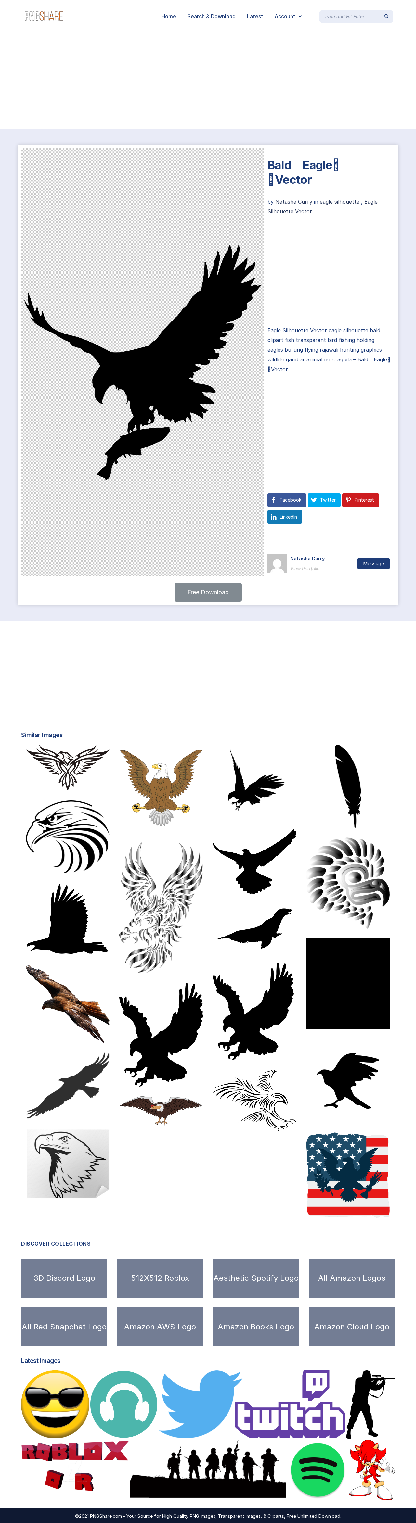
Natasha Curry (294, 201)
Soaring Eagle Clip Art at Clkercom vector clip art (190, 1079)
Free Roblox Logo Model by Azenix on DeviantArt (92, 1493)
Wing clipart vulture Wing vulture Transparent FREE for (194, 1118)
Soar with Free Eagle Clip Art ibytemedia (272, 1053)
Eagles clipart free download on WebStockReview (190, 966)
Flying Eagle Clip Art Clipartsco (267, 812)
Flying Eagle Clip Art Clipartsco (353, 1116)
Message (373, 563)
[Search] (386, 16)
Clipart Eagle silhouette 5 (256, 887)
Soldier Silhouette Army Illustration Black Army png (207, 1493)
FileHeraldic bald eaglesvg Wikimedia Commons (186, 826)
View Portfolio (304, 568)
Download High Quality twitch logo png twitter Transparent (246, 1431)
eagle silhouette (339, 201)
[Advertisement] (195, 80)
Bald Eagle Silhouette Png (74, 1192)
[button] (208, 592)
